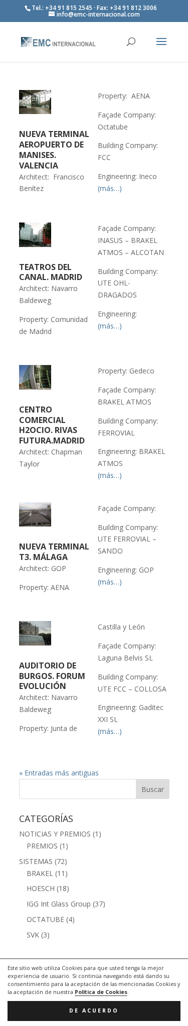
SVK (33, 935)
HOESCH (41, 888)
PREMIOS (42, 845)
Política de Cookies (101, 992)
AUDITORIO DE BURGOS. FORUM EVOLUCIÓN (52, 676)
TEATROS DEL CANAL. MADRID (50, 272)
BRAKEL (40, 873)
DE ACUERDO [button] (94, 1010)
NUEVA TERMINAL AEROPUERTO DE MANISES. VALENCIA (54, 149)
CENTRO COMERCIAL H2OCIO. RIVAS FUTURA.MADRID (52, 425)
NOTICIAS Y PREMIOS (55, 833)
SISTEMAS (36, 861)
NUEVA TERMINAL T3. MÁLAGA (54, 551)
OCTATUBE (45, 919)
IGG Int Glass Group (59, 903)
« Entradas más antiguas (59, 773)
